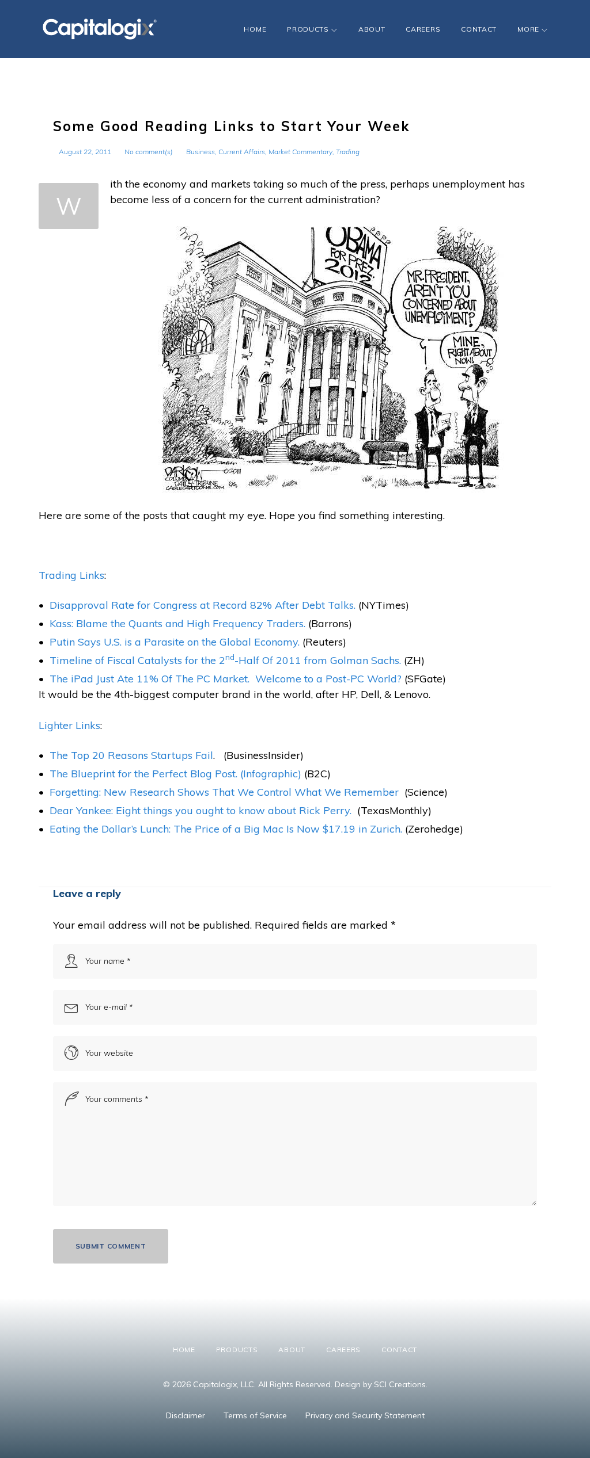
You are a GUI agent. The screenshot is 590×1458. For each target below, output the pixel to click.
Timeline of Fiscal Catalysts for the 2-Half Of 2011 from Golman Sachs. (225, 660)
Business (200, 151)
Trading (348, 151)
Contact (479, 29)
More (528, 29)
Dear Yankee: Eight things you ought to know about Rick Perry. (200, 810)
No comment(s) (148, 151)
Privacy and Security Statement (365, 1415)
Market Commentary (300, 151)
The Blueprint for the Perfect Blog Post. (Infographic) (175, 773)
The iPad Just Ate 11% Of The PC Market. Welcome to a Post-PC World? (226, 678)
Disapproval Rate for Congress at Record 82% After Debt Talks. (202, 605)
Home (255, 29)
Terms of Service (255, 1415)
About (371, 29)
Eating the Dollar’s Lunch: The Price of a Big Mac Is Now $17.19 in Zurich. (226, 828)
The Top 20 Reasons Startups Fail (131, 755)
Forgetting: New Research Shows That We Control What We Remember (224, 792)
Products (308, 29)
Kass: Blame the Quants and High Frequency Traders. (177, 623)
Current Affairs (241, 151)
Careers (423, 29)
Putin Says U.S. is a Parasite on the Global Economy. (175, 641)
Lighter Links (69, 725)
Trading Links (71, 575)
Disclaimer (185, 1415)
